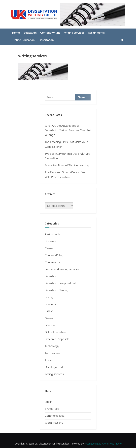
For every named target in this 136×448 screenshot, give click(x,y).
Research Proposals (57, 339)
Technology (52, 346)
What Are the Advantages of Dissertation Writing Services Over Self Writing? (68, 130)
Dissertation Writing (56, 290)
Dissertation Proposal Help (61, 283)
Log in (48, 401)
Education (30, 32)
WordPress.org (54, 422)
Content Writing (50, 32)
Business (50, 241)
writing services (74, 32)
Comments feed (55, 415)
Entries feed (52, 408)
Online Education (24, 40)
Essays (49, 311)
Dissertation (46, 40)
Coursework (52, 262)
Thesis (49, 360)
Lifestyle (50, 325)
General (49, 318)
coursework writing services (62, 269)
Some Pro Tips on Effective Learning (67, 165)
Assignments (96, 32)
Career (49, 248)
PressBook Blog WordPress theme (103, 443)
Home (16, 32)
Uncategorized (54, 367)
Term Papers (52, 353)
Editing (49, 297)
